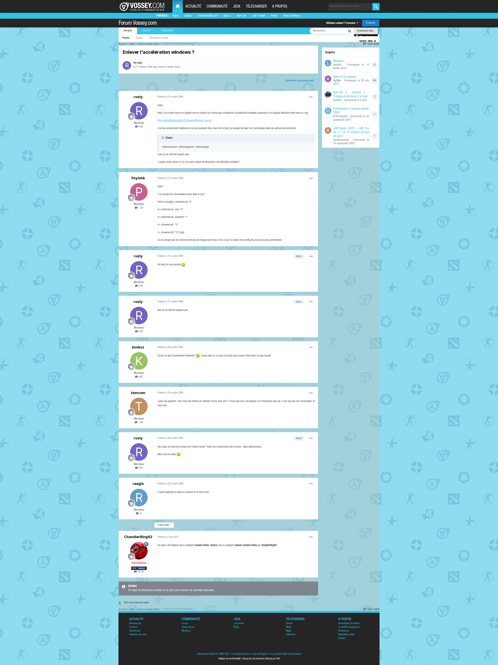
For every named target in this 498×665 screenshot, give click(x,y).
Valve (176, 15)
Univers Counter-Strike (169, 67)
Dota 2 (227, 15)
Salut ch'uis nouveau (344, 77)
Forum (185, 623)
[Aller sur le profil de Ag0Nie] (328, 79)
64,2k (140, 571)
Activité (147, 30)
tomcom (138, 393)
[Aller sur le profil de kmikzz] (139, 361)
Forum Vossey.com (138, 23)
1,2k (140, 208)
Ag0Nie (337, 80)
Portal (274, 15)
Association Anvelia (206, 654)
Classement (167, 30)
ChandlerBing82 (138, 537)
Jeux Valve (239, 623)
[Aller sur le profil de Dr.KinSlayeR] (328, 110)
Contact (341, 638)
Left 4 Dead (258, 15)
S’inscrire (370, 23)
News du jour (135, 623)
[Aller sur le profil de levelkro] (328, 94)
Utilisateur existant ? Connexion (341, 23)
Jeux (236, 7)
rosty (139, 63)
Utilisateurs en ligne (159, 38)
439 (140, 126)
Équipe (139, 38)
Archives (133, 627)
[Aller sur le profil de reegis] (139, 497)
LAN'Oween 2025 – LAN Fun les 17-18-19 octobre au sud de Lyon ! (351, 132)
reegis (138, 484)
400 (140, 377)
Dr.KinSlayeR (340, 116)
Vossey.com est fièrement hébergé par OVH (261, 659)
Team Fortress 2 (292, 15)
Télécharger (256, 7)
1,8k (140, 422)
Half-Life (241, 15)
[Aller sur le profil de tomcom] (139, 406)
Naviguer (128, 30)
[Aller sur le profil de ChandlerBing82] (139, 550)
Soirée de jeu (188, 627)
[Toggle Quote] (163, 137)
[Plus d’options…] (311, 97)
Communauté (217, 7)
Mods (236, 627)
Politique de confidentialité (229, 659)
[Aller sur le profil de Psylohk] (139, 192)
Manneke (338, 61)
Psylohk (138, 178)
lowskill (337, 64)
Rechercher (134, 631)
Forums (125, 38)
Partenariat (343, 631)
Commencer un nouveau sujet (299, 80)
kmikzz (138, 347)
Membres (186, 631)
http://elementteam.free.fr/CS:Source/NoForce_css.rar (184, 120)
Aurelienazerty (341, 140)
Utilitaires (290, 634)
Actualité (193, 7)
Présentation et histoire (349, 623)
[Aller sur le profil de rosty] (127, 65)
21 (140, 513)
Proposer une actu (137, 634)
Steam (188, 15)
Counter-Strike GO (207, 15)
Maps (288, 631)
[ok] (376, 6)
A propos (279, 7)
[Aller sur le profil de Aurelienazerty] (328, 130)
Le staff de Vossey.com (348, 627)
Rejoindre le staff (346, 634)
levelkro (337, 100)
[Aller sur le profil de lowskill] (328, 63)
